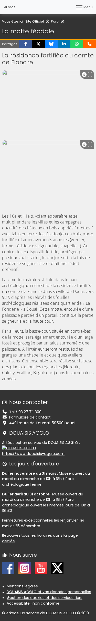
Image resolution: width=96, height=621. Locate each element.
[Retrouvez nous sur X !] (57, 568)
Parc (55, 21)
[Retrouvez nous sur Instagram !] (24, 568)
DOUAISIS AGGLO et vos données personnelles (49, 591)
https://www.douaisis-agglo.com (33, 453)
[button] (25, 44)
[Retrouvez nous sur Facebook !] (8, 568)
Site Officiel (34, 21)
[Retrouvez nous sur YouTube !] (41, 568)
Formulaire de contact (30, 417)
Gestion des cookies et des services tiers (44, 597)
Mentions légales (22, 586)
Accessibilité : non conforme (33, 603)
